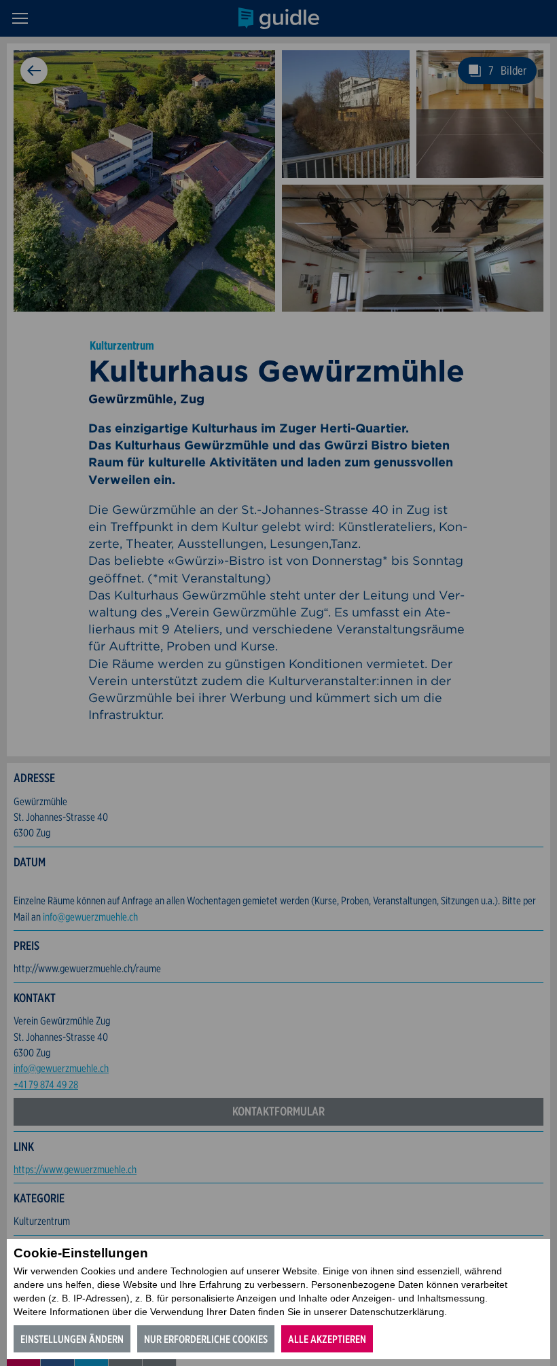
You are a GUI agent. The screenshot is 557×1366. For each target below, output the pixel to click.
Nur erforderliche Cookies (206, 1339)
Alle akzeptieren (327, 1339)
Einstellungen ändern (72, 1339)
